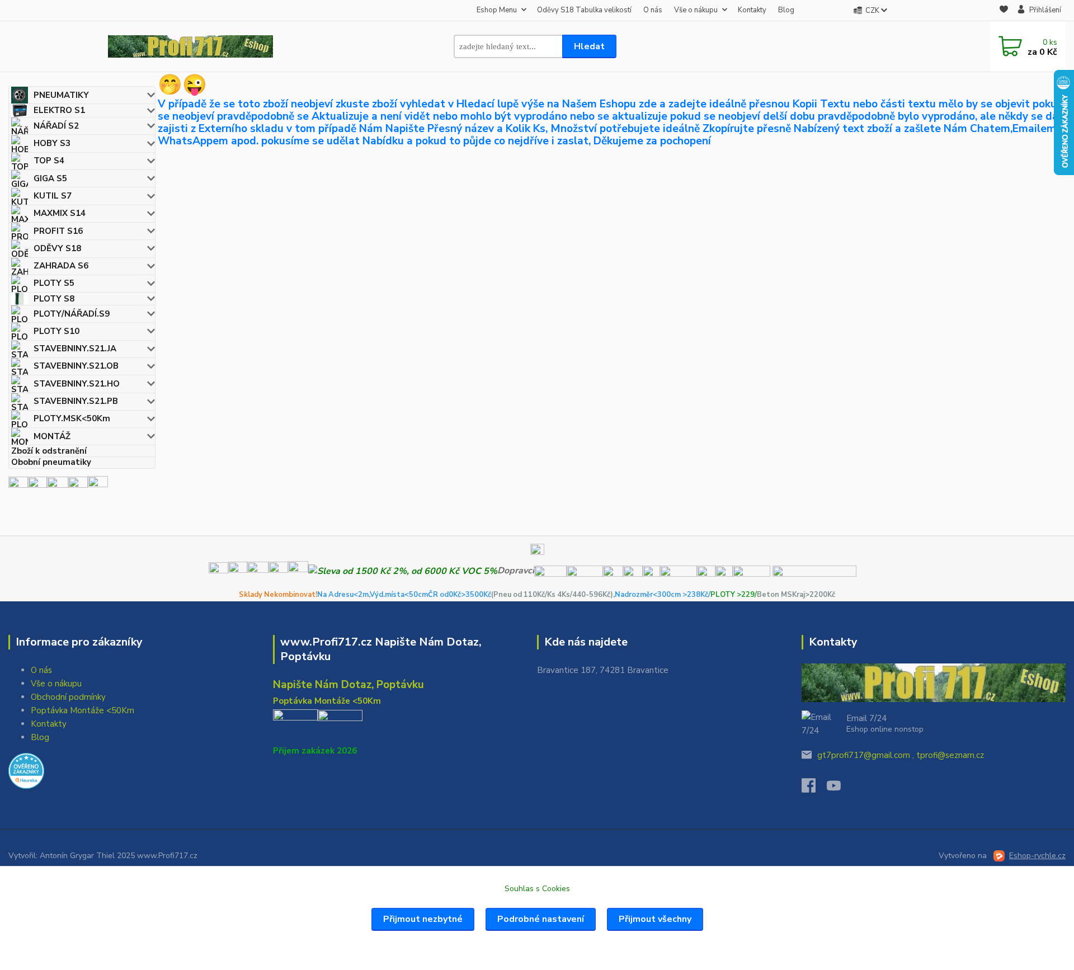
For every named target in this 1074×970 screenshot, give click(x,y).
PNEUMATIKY (61, 95)
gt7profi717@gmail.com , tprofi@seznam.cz (900, 755)
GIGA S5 (50, 178)
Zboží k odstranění (49, 450)
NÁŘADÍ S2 (56, 125)
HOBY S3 (52, 143)
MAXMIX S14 (60, 213)
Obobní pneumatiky (51, 462)
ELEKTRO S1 (59, 110)
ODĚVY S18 (57, 248)
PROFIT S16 (58, 231)
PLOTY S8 (54, 298)
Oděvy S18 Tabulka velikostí (584, 10)
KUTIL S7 (53, 195)
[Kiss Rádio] (18, 485)
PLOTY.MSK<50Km (72, 418)
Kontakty (752, 10)
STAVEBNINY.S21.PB (76, 401)
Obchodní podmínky (68, 697)
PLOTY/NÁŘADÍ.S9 (72, 313)
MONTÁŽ (52, 436)
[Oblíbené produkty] (1003, 11)
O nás (652, 10)
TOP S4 (49, 160)
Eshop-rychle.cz (1037, 855)
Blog (786, 10)
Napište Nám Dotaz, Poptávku (348, 684)
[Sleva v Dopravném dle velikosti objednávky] (402, 570)
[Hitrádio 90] (37, 485)
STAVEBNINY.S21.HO (77, 383)
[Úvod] (190, 46)
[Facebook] (814, 788)
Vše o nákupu (696, 10)
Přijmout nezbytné (423, 919)
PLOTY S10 (56, 331)
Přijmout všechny (655, 919)
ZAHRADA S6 (61, 265)
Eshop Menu (497, 10)
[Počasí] (98, 485)
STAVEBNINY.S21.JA (75, 348)
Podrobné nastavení (540, 919)
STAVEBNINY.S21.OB (76, 365)
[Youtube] (839, 788)
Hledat (589, 46)
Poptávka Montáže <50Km (82, 710)
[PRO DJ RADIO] (78, 485)
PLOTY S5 (54, 283)
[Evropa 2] (57, 485)
